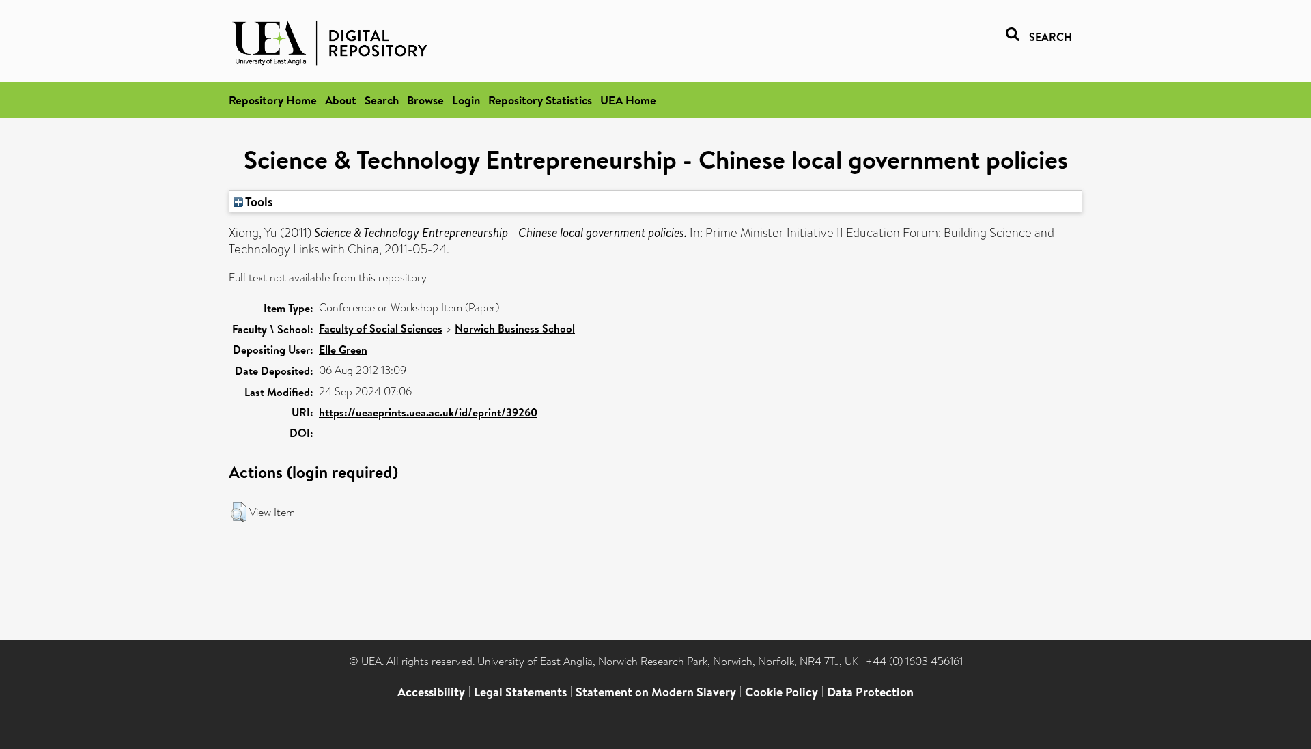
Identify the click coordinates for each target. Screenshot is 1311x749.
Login (466, 100)
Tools (258, 201)
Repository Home (273, 100)
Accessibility (431, 692)
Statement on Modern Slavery (656, 692)
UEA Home (628, 100)
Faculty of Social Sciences (380, 328)
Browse (425, 100)
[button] (238, 512)
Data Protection (870, 692)
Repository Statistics (540, 100)
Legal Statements (520, 692)
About (340, 100)
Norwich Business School (515, 328)
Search (382, 100)
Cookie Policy (781, 692)
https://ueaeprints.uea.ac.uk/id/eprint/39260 (428, 412)
